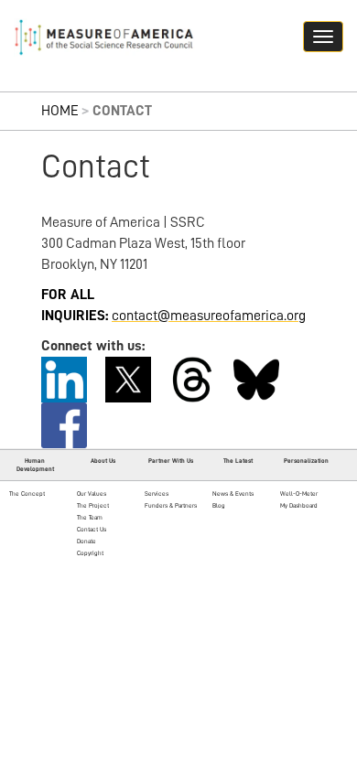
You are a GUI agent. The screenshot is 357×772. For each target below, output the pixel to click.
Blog (218, 505)
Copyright (90, 553)
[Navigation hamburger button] (323, 36)
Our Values (91, 493)
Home (60, 110)
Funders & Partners (171, 505)
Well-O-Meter (299, 493)
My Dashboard (299, 505)
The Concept (27, 493)
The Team (90, 517)
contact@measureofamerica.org (209, 315)
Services (156, 493)
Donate (86, 541)
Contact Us (91, 529)
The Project (93, 505)
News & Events (233, 493)
